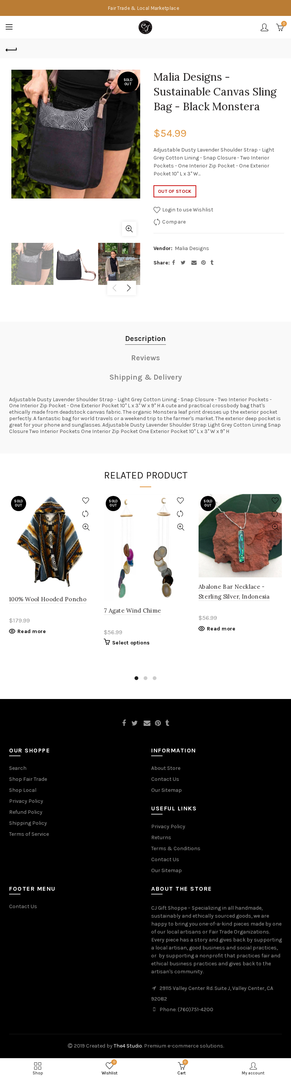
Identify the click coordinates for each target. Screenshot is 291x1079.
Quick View (85, 527)
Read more (31, 631)
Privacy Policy (26, 801)
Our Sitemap (166, 790)
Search (18, 768)
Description (145, 338)
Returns (161, 837)
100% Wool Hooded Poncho (47, 599)
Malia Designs (192, 248)
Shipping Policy (28, 823)
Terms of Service (29, 834)
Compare (174, 222)
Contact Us (165, 779)
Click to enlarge (129, 229)
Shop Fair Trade (28, 779)
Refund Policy (25, 812)
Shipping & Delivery (146, 377)
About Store (165, 768)
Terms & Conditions (175, 848)
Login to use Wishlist (187, 209)
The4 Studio (128, 1046)
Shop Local (22, 790)
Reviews (145, 357)
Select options (131, 643)
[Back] (11, 48)
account (264, 27)
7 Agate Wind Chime (132, 610)
